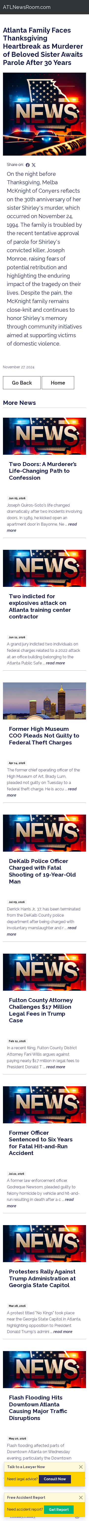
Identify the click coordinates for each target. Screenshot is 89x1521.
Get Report (59, 1510)
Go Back (22, 383)
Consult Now (55, 1479)
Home (58, 383)
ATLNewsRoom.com (26, 7)
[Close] (80, 1467)
